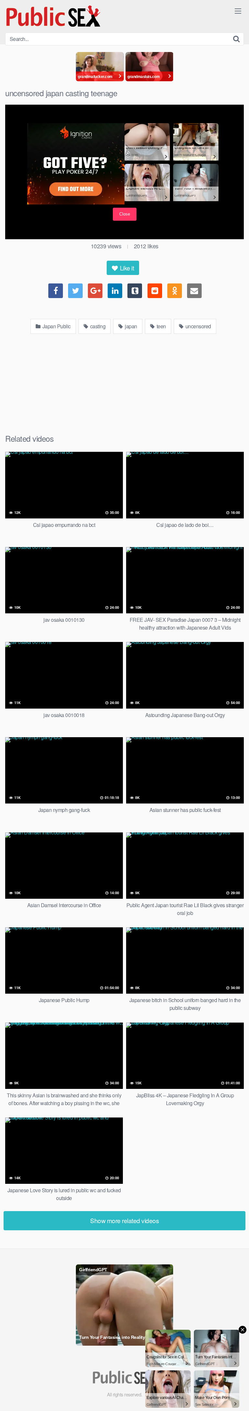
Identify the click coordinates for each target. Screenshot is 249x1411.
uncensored (197, 326)
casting (97, 326)
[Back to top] (237, 1396)
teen (160, 326)
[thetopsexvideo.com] (53, 16)
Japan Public (56, 326)
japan (130, 326)
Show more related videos (124, 1220)
